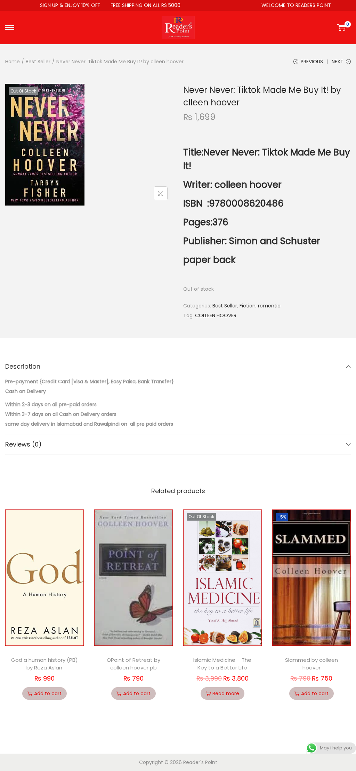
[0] (341, 27)
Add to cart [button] (48, 693)
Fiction (248, 305)
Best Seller (38, 61)
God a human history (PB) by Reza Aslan (44, 664)
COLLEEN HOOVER (215, 315)
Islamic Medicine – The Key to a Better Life (222, 664)
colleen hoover (248, 184)
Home (12, 61)
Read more (225, 693)
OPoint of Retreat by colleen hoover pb (133, 664)
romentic (269, 305)
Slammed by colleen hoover (311, 664)
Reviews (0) (23, 444)
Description (22, 366)
